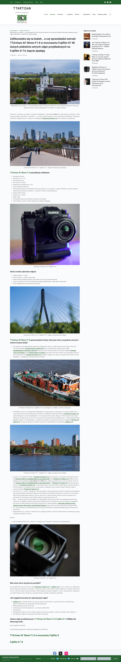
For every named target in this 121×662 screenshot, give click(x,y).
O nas (11, 2)
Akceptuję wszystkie (104, 658)
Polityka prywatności (28, 2)
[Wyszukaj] (110, 14)
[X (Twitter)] (110, 2)
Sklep (36, 2)
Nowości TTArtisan (22, 55)
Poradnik (60, 14)
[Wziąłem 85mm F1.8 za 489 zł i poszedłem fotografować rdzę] (87, 36)
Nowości (52, 14)
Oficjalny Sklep (102, 14)
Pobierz (77, 14)
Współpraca (18, 2)
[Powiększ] (77, 206)
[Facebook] (105, 2)
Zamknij (115, 658)
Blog (41, 2)
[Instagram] (107, 2)
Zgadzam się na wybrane (88, 658)
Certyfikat (70, 14)
